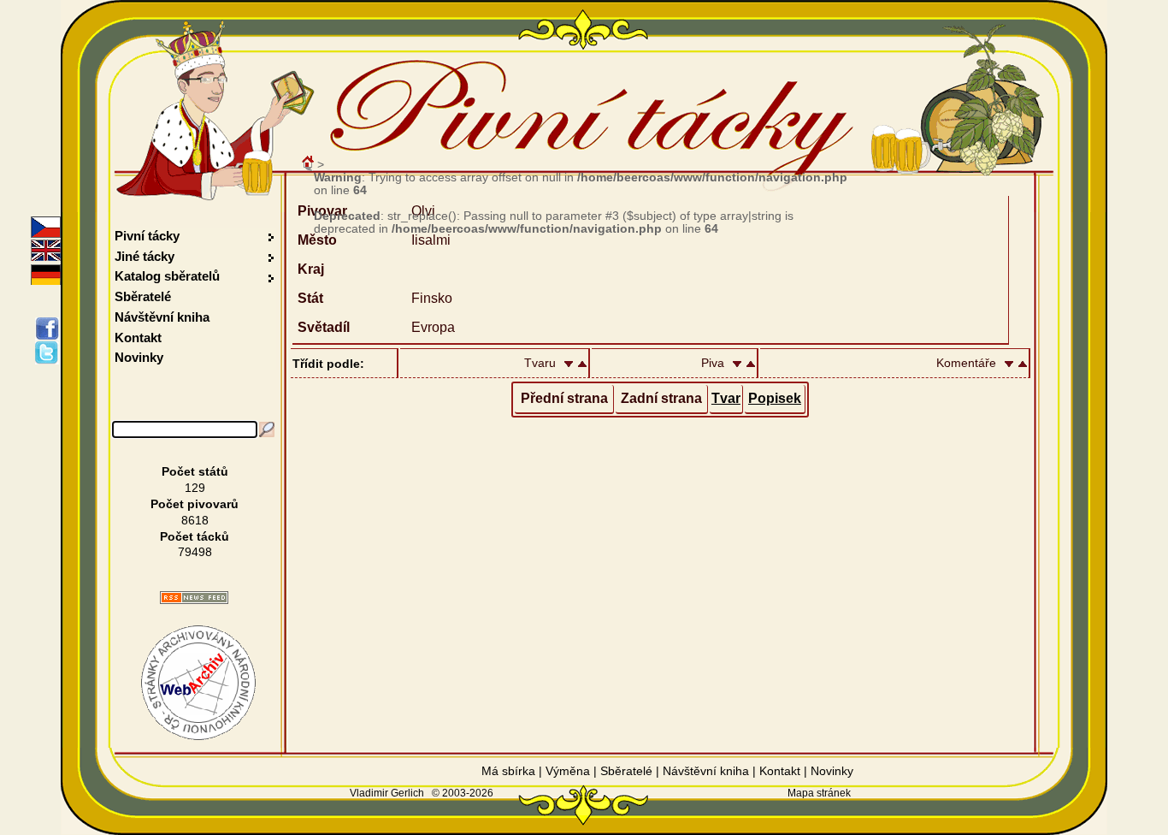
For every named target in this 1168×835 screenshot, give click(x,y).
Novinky (139, 357)
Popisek (774, 398)
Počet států (195, 471)
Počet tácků (194, 536)
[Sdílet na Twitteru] (50, 352)
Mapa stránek (819, 793)
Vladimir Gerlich (387, 793)
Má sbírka (508, 771)
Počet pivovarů (194, 504)
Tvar (725, 398)
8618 (195, 520)
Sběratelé (143, 296)
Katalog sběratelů (167, 276)
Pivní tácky (147, 235)
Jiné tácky (144, 256)
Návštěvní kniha (162, 317)
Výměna (568, 771)
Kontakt (138, 337)
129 (195, 487)
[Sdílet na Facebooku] (50, 329)
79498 (195, 552)
